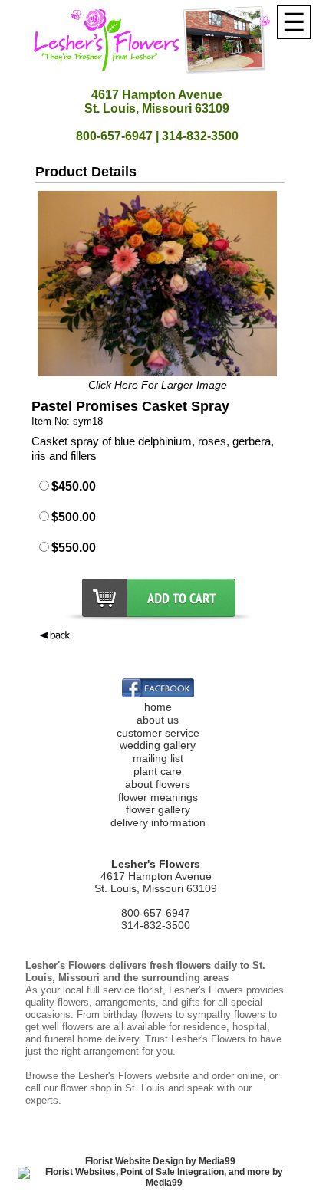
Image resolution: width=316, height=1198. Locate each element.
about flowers (157, 784)
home (158, 707)
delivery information (158, 822)
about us (158, 720)
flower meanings (158, 797)
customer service (158, 733)
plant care (157, 771)
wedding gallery (158, 745)
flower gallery (158, 809)
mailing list (158, 758)
